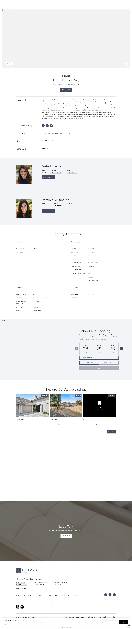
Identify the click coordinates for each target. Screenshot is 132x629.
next (11, 63)
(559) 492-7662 (56, 172)
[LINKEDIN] (110, 594)
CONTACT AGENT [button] (48, 177)
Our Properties (28, 595)
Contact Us (77, 595)
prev (7, 63)
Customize (113, 622)
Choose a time (87, 357)
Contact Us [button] (66, 536)
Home (18, 595)
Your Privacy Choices (66, 627)
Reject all (103, 622)
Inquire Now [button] (66, 89)
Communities (40, 595)
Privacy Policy (111, 617)
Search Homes (53, 595)
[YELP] (114, 594)
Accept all (123, 622)
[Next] (121, 348)
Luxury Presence (30, 617)
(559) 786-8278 (58, 206)
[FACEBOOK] (105, 594)
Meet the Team (65, 595)
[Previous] (76, 348)
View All (111, 431)
